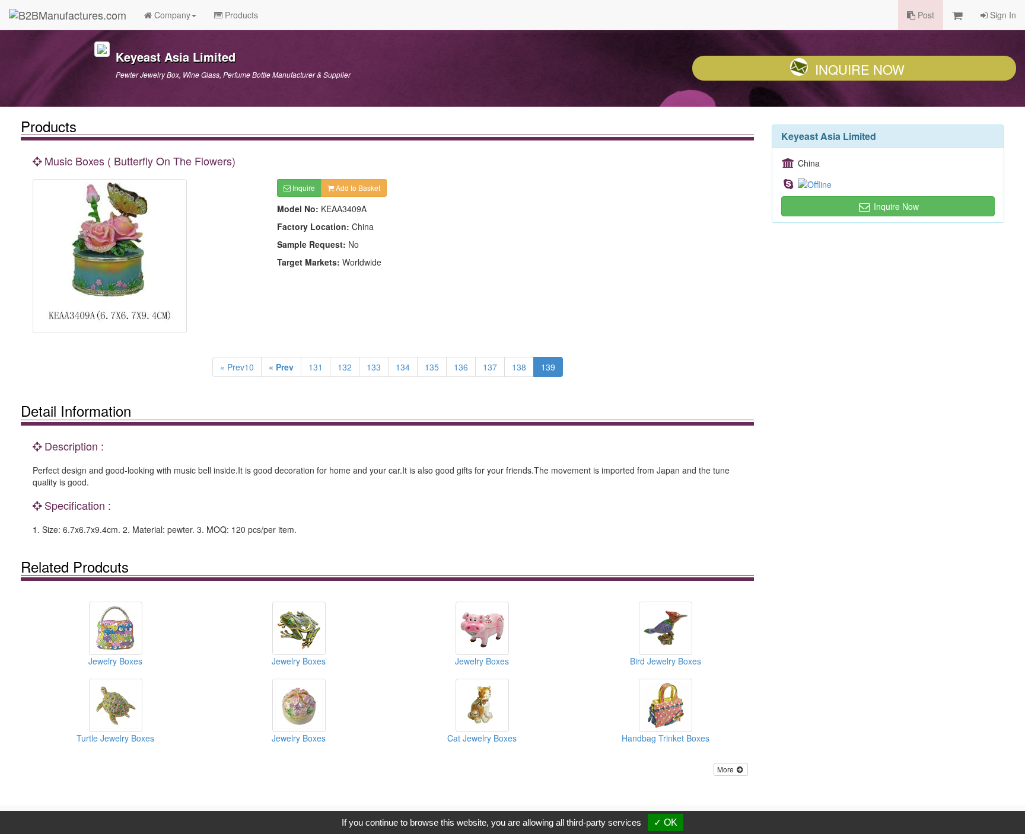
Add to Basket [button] (357, 188)
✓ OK (665, 822)
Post (924, 15)
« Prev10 (237, 367)
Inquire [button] (303, 188)
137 (490, 367)
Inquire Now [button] (895, 206)
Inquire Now (860, 69)
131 (315, 367)
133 (374, 367)
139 (548, 367)
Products (240, 15)
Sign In (1002, 15)
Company (171, 15)
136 (461, 367)
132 (345, 367)
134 (403, 367)
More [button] (726, 769)
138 (519, 367)
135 (432, 367)
